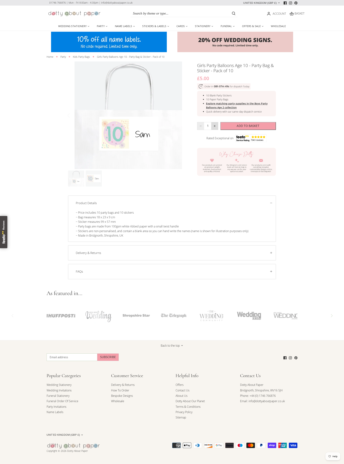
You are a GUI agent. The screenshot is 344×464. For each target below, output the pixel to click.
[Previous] (73, 115)
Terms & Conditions (188, 407)
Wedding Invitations (59, 390)
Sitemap (181, 417)
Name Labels (55, 412)
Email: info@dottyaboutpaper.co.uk (262, 401)
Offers (179, 385)
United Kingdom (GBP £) (260, 2)
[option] (128, 115)
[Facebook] (285, 3)
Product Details (86, 203)
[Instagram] (290, 3)
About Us (181, 396)
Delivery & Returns (88, 253)
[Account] (269, 13)
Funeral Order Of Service (62, 401)
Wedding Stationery (59, 385)
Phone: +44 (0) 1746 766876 (258, 396)
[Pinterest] (295, 3)
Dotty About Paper (251, 385)
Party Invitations (56, 407)
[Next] (183, 115)
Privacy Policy (184, 412)
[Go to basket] (292, 13)
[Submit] (234, 13)
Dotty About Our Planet (190, 401)
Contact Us (182, 390)
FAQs (79, 271)
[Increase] (214, 126)
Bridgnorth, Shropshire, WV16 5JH (261, 390)
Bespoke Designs (122, 396)
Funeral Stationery (58, 396)
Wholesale (117, 401)
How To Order (120, 390)
